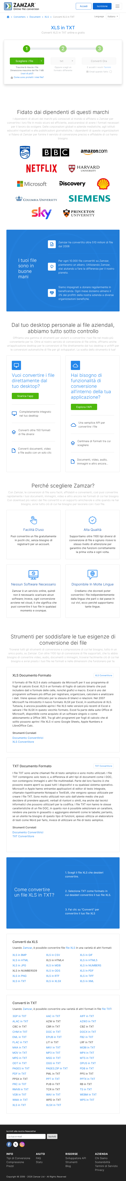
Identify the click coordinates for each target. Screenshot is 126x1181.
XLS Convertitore (103, 675)
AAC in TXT (53, 1016)
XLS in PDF (87, 970)
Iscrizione (102, 6)
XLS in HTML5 (88, 960)
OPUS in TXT (88, 1063)
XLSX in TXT (53, 1105)
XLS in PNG (19, 975)
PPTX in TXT (87, 1078)
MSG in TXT (53, 1058)
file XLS (70, 947)
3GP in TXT (19, 1016)
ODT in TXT (19, 1063)
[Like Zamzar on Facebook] (9, 1144)
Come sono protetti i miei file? (29, 77)
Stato (39, 1162)
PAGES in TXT (21, 1068)
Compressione (15, 1162)
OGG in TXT (53, 1063)
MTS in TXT (87, 1058)
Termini (107, 67)
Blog (68, 1166)
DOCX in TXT (88, 1031)
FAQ (38, 1158)
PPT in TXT (53, 1078)
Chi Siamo (101, 1158)
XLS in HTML (20, 960)
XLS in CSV (53, 955)
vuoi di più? (27, 73)
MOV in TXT (19, 1052)
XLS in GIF (86, 955)
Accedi (83, 6)
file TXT (106, 1008)
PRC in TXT (19, 1084)
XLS (47, 16)
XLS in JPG (19, 965)
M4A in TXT (19, 1047)
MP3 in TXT (53, 1052)
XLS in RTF (52, 975)
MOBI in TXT (87, 1047)
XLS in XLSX (53, 981)
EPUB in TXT (54, 1037)
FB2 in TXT (86, 1037)
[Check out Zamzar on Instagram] (22, 1144)
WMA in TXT (20, 1099)
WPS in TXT (87, 1099)
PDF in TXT (19, 1073)
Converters (19, 16)
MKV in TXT (53, 1047)
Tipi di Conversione (18, 1158)
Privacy (99, 1170)
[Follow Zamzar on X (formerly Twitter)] (16, 1144)
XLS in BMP (19, 955)
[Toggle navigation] (117, 6)
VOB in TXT (19, 1094)
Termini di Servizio (106, 1166)
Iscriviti (52, 1136)
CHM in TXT (19, 1031)
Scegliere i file (24, 61)
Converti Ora (99, 61)
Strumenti (71, 1162)
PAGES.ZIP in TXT (57, 1068)
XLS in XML (87, 981)
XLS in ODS (53, 970)
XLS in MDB (53, 965)
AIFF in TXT (87, 1016)
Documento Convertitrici (27, 737)
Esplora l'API (84, 407)
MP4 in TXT (87, 1052)
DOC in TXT (53, 1031)
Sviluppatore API (75, 1158)
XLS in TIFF (87, 975)
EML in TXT (19, 1037)
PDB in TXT (87, 1068)
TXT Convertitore (103, 766)
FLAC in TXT (20, 1042)
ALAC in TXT (20, 1021)
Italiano (112, 16)
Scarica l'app (25, 396)
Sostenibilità (102, 1162)
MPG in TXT (19, 1058)
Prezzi (10, 1166)
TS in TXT (86, 1089)
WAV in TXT (53, 1094)
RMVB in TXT (20, 1089)
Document (35, 16)
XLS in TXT (19, 981)
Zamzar (27, 947)
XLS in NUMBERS (90, 965)
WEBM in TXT (88, 1094)
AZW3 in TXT (88, 1021)
